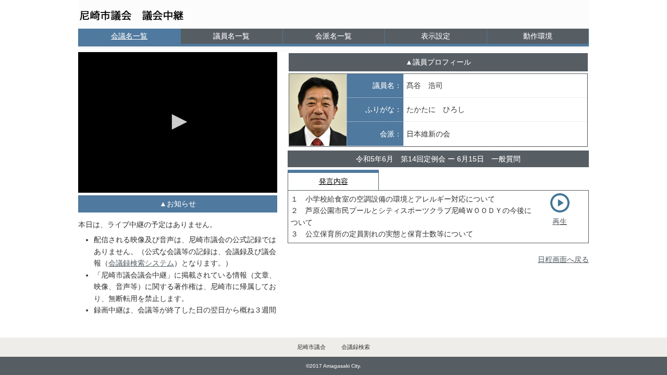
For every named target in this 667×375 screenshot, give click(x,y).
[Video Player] (177, 122)
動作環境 (537, 36)
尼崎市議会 (311, 347)
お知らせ (181, 203)
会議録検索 (355, 347)
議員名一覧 (231, 36)
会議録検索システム (141, 263)
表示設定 (435, 36)
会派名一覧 (333, 36)
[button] (177, 121)
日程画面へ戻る (563, 259)
